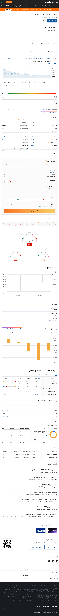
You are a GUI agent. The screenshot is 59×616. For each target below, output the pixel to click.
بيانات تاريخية (39, 54)
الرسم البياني (51, 51)
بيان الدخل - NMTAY (50, 329)
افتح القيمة (5, 93)
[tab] (54, 224)
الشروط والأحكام (54, 606)
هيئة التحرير (25, 578)
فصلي (52, 332)
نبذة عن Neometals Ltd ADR (47, 401)
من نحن (26, 568)
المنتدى (31, 51)
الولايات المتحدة (5, 416)
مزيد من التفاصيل (32, 43)
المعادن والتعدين (5, 407)
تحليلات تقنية (53, 219)
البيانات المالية (42, 51)
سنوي (56, 332)
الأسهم (56, 6)
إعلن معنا (26, 572)
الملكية (55, 422)
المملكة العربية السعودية (40, 6)
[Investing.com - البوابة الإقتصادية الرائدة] (50, 2)
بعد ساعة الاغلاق (7, 6)
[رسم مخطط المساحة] (53, 58)
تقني (36, 51)
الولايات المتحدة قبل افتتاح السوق (20, 6)
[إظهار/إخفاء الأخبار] (26, 58)
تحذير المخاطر (37, 606)
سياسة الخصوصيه (46, 606)
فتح (35, 394)
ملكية (45, 54)
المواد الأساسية (5, 410)
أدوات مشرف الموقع (54, 578)
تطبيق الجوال (55, 572)
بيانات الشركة (49, 54)
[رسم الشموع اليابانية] (55, 58)
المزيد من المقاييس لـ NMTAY (8, 109)
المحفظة (56, 575)
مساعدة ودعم (25, 575)
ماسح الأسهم (50, 6)
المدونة (56, 568)
